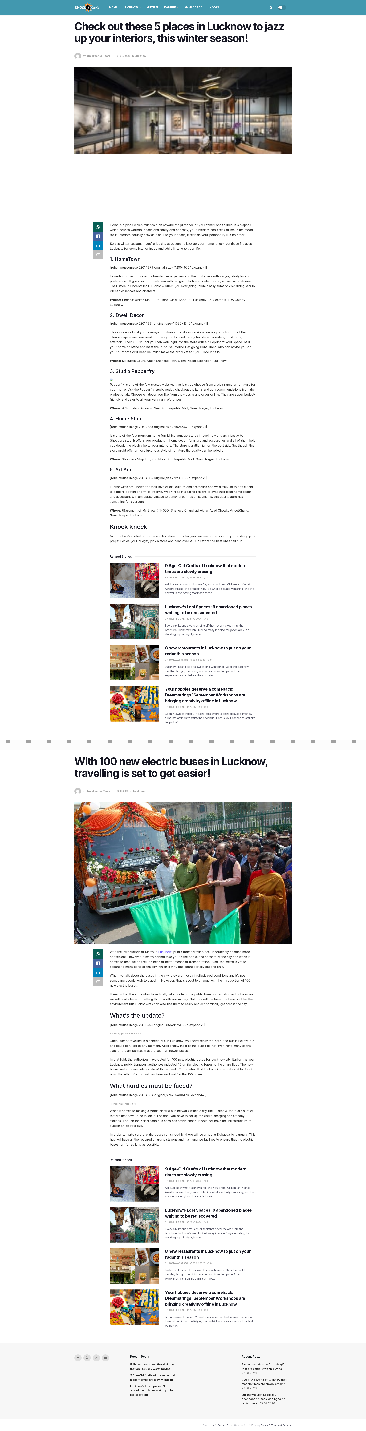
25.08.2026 (198, 660)
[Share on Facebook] (98, 236)
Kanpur (170, 7)
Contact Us (240, 1425)
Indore (214, 7)
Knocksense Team (98, 55)
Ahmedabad (193, 7)
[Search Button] (271, 7)
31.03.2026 (123, 55)
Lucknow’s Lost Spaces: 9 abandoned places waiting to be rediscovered (152, 1390)
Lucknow (131, 7)
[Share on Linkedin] (98, 245)
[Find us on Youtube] (105, 1357)
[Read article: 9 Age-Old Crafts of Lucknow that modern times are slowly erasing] (134, 580)
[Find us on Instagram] (96, 1357)
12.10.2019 (122, 790)
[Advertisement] (183, 186)
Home (113, 7)
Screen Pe (224, 1425)
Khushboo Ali (177, 577)
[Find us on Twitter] (87, 1357)
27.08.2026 (195, 577)
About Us (208, 1425)
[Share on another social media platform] (98, 254)
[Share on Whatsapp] (98, 227)
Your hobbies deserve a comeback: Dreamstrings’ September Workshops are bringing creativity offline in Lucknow (205, 695)
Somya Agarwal (178, 660)
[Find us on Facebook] (78, 1357)
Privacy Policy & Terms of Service (271, 1425)
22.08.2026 (195, 707)
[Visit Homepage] (87, 7)
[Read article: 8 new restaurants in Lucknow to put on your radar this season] (134, 662)
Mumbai (152, 7)
